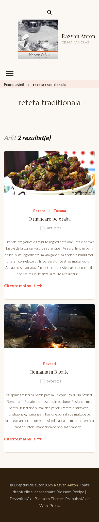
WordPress (49, 505)
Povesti (49, 364)
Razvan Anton (78, 36)
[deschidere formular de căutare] (49, 12)
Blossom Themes (49, 498)
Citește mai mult (19, 285)
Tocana (60, 211)
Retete (39, 211)
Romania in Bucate (49, 372)
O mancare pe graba (49, 219)
